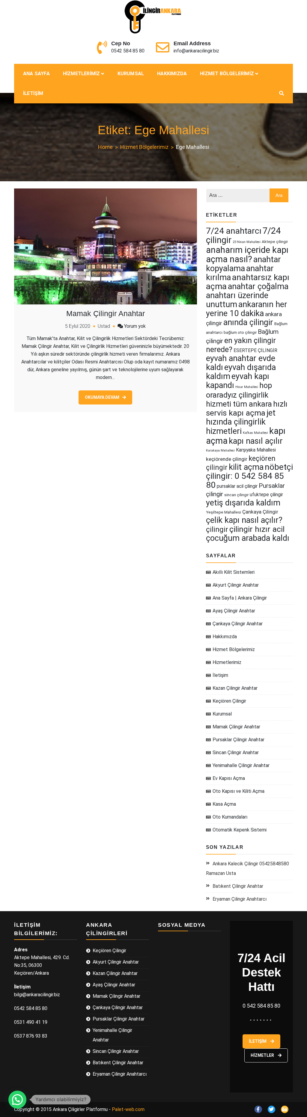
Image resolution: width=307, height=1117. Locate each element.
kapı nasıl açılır (256, 441)
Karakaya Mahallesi (220, 450)
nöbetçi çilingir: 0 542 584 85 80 (249, 476)
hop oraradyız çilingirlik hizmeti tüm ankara (239, 394)
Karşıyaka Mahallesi (256, 450)
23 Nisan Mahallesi (247, 242)
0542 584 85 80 (128, 51)
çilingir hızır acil (257, 529)
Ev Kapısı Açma (229, 778)
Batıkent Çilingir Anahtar (238, 886)
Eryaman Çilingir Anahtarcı (240, 899)
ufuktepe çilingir (266, 494)
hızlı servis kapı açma (247, 408)
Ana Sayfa (36, 73)
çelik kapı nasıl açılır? (244, 520)
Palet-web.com (128, 1109)
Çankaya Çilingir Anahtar (238, 624)
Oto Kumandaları (230, 817)
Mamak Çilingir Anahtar (105, 313)
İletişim (33, 93)
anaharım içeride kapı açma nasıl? (247, 254)
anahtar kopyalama (243, 264)
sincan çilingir (236, 495)
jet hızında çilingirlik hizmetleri (241, 422)
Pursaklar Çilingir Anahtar (238, 739)
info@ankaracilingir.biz (196, 51)
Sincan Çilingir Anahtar (236, 752)
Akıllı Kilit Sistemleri (234, 572)
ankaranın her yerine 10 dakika (246, 309)
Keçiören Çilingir (229, 701)
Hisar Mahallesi (246, 387)
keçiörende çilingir (226, 459)
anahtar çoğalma (258, 286)
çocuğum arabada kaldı (247, 538)
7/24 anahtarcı (233, 231)
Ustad (104, 326)
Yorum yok (135, 326)
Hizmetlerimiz (81, 73)
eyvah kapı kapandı (237, 381)
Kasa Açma (224, 804)
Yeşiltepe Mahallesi (223, 512)
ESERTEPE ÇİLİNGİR (255, 350)
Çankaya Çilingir (260, 512)
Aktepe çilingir (275, 241)
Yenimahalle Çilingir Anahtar (241, 765)
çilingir (217, 529)
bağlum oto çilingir (240, 332)
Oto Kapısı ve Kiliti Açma (238, 791)
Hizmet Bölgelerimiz (227, 73)
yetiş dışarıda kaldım (243, 503)
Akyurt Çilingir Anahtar (236, 585)
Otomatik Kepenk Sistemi (240, 830)
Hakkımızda (172, 73)
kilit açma (246, 467)
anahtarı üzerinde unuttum (237, 300)
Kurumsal (131, 73)
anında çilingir (248, 322)
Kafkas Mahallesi (255, 433)
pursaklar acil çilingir (237, 486)
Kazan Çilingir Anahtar (235, 688)
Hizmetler (263, 1055)
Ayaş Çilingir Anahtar (234, 611)
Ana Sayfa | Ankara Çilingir (240, 598)
